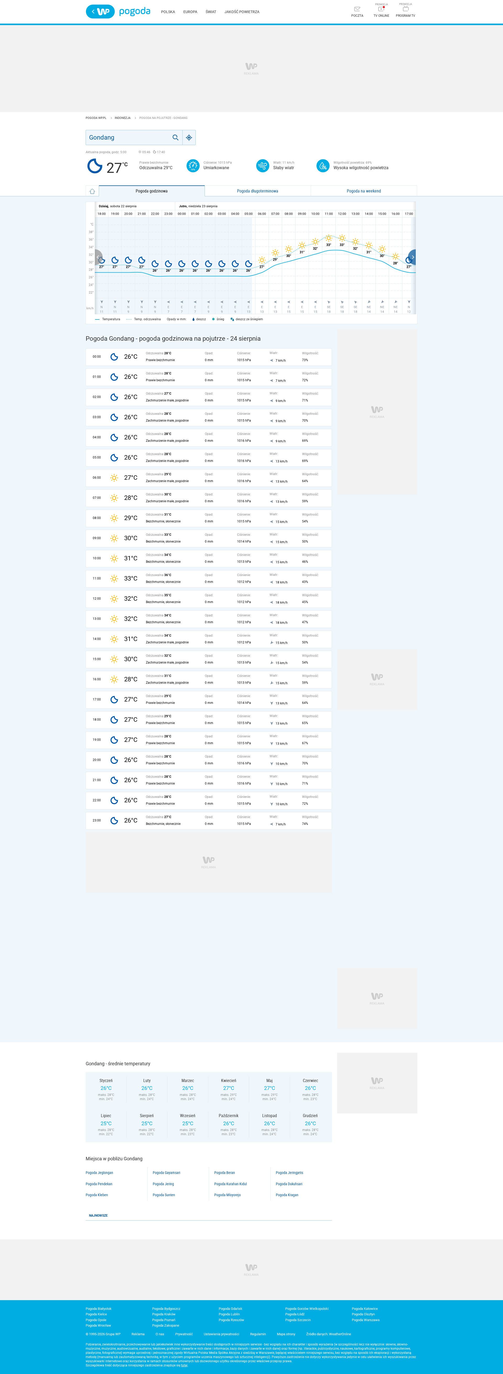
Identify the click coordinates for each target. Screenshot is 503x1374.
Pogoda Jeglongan (99, 1172)
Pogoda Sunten (164, 1195)
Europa (190, 12)
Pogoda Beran (224, 1172)
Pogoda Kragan (287, 1195)
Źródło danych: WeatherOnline (328, 1334)
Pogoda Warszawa (366, 1320)
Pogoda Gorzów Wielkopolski (307, 1309)
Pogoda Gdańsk (230, 1309)
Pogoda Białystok (99, 1309)
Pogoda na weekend (364, 191)
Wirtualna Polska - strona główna (100, 11)
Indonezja (123, 118)
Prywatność (184, 1334)
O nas (160, 1334)
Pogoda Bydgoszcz (166, 1309)
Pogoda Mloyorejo (227, 1195)
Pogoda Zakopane (165, 1325)
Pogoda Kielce (96, 1314)
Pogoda (134, 11)
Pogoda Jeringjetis (289, 1172)
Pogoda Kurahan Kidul (230, 1184)
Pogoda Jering (163, 1184)
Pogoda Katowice (365, 1309)
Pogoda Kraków (164, 1314)
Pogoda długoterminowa (257, 191)
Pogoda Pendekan (99, 1184)
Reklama (138, 1334)
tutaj (184, 1365)
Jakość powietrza (242, 12)
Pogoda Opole (96, 1320)
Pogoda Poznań (163, 1320)
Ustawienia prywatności (221, 1334)
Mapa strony (286, 1334)
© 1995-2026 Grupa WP (103, 1334)
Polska (168, 12)
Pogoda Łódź (294, 1314)
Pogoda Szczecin (298, 1320)
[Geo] (189, 137)
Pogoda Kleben (97, 1195)
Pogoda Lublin (229, 1314)
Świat (211, 12)
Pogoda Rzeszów (231, 1320)
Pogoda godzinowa (152, 191)
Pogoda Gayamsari (166, 1172)
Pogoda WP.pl (96, 118)
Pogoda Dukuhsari (289, 1184)
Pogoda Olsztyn (363, 1314)
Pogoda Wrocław (98, 1325)
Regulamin (258, 1334)
